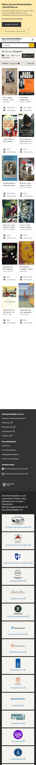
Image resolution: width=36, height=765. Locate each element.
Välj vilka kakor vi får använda (15, 31)
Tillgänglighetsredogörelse (10, 454)
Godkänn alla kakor (11, 24)
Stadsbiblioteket (7, 431)
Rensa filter (31, 63)
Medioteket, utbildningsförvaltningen (13, 418)
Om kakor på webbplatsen (10, 459)
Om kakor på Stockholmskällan (12, 19)
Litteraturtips (14, 63)
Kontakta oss (6, 446)
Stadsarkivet (6, 436)
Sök (32, 45)
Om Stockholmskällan (9, 450)
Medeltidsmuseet (7, 427)
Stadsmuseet (6, 422)
